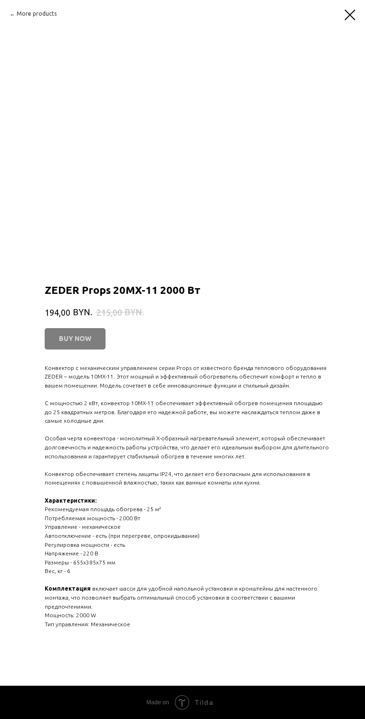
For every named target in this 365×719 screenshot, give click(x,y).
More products (37, 13)
